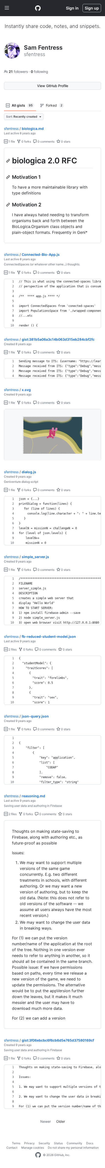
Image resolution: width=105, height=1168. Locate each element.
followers (19, 71)
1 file (11, 141)
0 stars (65, 141)
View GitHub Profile (52, 86)
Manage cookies (32, 1147)
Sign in (72, 8)
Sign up (92, 8)
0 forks (26, 141)
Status (58, 1143)
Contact (11, 1147)
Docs (89, 1143)
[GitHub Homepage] (38, 1155)
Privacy (29, 1143)
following (39, 71)
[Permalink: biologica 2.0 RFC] (8, 160)
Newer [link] (45, 1121)
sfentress (11, 128)
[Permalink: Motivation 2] (8, 204)
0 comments (45, 141)
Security (44, 1143)
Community (74, 1143)
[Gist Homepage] (38, 8)
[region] (52, 195)
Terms (16, 1143)
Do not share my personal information (73, 1147)
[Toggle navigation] (7, 8)
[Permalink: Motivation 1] (8, 177)
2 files (12, 649)
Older (60, 1121)
